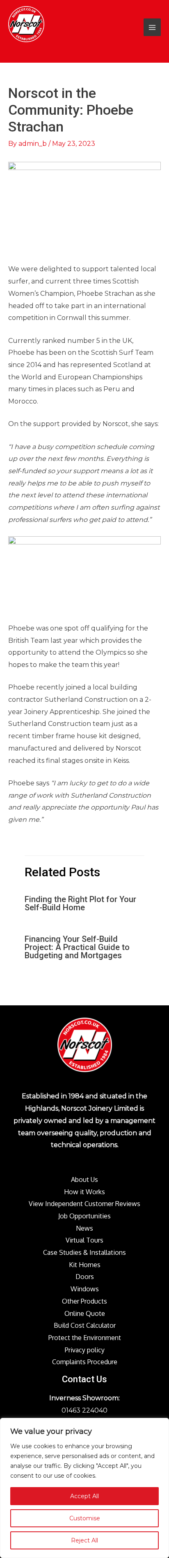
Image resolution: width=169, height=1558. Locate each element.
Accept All (84, 1496)
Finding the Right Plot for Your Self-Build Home (80, 903)
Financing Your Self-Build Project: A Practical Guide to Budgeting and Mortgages (77, 947)
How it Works (84, 1192)
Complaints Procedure (84, 1362)
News (84, 1228)
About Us (84, 1179)
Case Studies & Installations (84, 1252)
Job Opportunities (84, 1216)
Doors (84, 1276)
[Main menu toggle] (152, 27)
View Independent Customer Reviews (84, 1204)
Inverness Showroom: (84, 1398)
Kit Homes (84, 1265)
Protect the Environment (84, 1337)
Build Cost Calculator (85, 1325)
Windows (85, 1289)
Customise (84, 1518)
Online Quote (84, 1313)
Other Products (84, 1301)
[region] (84, 1488)
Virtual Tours (84, 1240)
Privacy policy (85, 1350)
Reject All (84, 1540)
